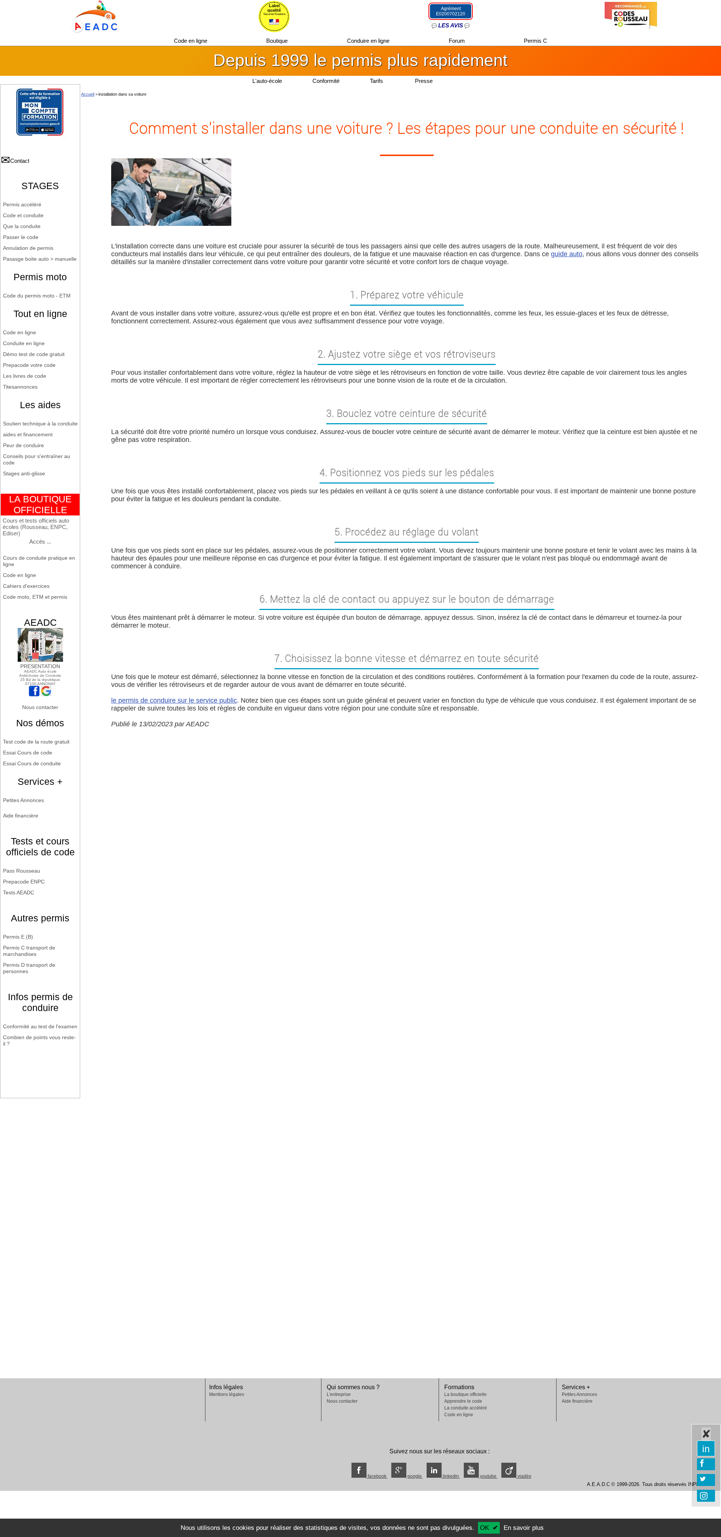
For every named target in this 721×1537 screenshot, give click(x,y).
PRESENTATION (40, 666)
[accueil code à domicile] (90, 15)
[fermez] (706, 1434)
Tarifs (377, 81)
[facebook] (706, 1464)
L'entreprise (339, 1394)
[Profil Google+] (46, 694)
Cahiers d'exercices (26, 586)
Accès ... (40, 541)
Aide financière (20, 816)
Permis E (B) (18, 937)
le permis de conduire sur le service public (174, 700)
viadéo (523, 1476)
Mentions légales (226, 1394)
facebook (377, 1476)
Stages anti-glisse (24, 473)
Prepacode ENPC (24, 882)
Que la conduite (22, 226)
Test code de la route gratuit (36, 742)
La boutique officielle (465, 1394)
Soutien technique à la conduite (40, 424)
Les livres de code (24, 376)
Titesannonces (20, 387)
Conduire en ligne (369, 41)
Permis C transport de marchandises (29, 951)
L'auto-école (267, 81)
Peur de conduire (23, 445)
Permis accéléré (22, 204)
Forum (457, 41)
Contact (19, 161)
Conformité (325, 81)
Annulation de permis (28, 248)
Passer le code (20, 237)
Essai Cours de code (27, 753)
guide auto (566, 254)
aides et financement (28, 434)
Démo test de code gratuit (34, 354)
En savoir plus (524, 1527)
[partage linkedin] (706, 1448)
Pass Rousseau (21, 871)
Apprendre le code (463, 1401)
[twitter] (706, 1480)
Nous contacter (40, 707)
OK (484, 1527)
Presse (424, 81)
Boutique (277, 41)
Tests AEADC (18, 892)
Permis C (535, 41)
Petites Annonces (23, 800)
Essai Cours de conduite (32, 763)
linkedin (451, 1476)
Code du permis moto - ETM (37, 296)
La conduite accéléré (465, 1408)
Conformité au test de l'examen (40, 1026)
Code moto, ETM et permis (35, 597)
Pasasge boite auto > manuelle (40, 259)
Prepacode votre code (29, 365)
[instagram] (706, 1496)
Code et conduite (23, 215)
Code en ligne (191, 41)
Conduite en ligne (24, 343)
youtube (488, 1476)
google (414, 1476)
